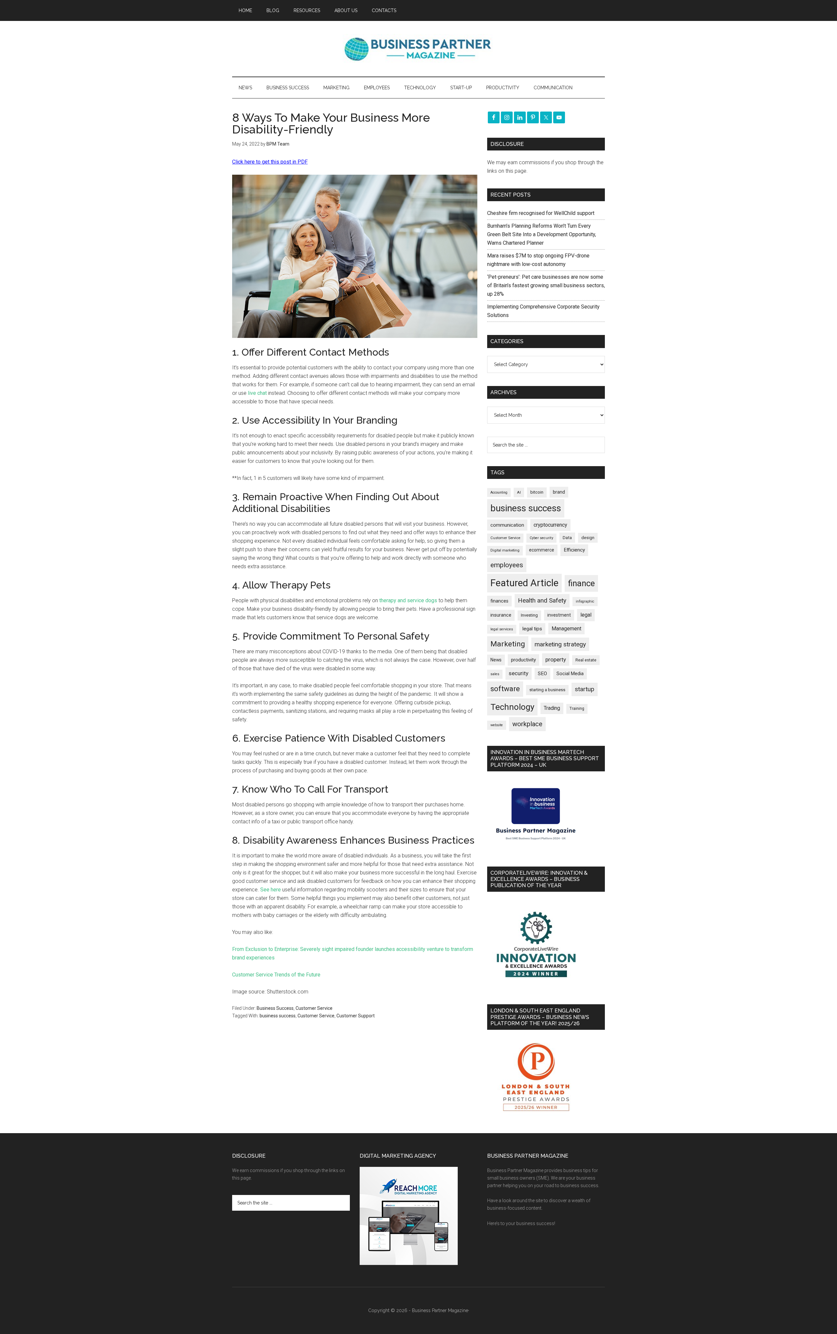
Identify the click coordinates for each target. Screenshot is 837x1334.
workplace (527, 724)
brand (559, 492)
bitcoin (536, 492)
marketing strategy (560, 644)
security (518, 673)
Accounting (498, 492)
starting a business (547, 689)
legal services (501, 629)
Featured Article (524, 582)
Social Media (570, 673)
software (505, 688)
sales (494, 674)
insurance (500, 615)
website (496, 725)
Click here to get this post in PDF (270, 162)
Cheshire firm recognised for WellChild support (540, 213)
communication (507, 525)
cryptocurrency (550, 525)
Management (566, 628)
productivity (523, 660)
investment (559, 615)
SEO (542, 673)
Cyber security (541, 538)
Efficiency (574, 550)
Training (577, 708)
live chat (257, 393)
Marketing (507, 644)
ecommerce (541, 550)
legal (585, 615)
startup (584, 689)
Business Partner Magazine (418, 48)
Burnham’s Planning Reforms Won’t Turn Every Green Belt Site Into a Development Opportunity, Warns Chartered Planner (541, 234)
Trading (552, 708)
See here (270, 889)
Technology (512, 707)
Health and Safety (542, 600)
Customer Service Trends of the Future (276, 975)
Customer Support (355, 1015)
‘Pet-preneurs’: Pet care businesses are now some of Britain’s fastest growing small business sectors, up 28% (546, 285)
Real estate (585, 660)
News (496, 659)
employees (506, 565)
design (587, 537)
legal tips (532, 629)
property (555, 659)
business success (278, 1015)
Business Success (275, 1008)
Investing (529, 615)
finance (581, 583)
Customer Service (314, 1008)
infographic (585, 601)
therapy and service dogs (408, 600)
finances (499, 601)
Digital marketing (505, 550)
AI (519, 492)
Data (567, 537)
